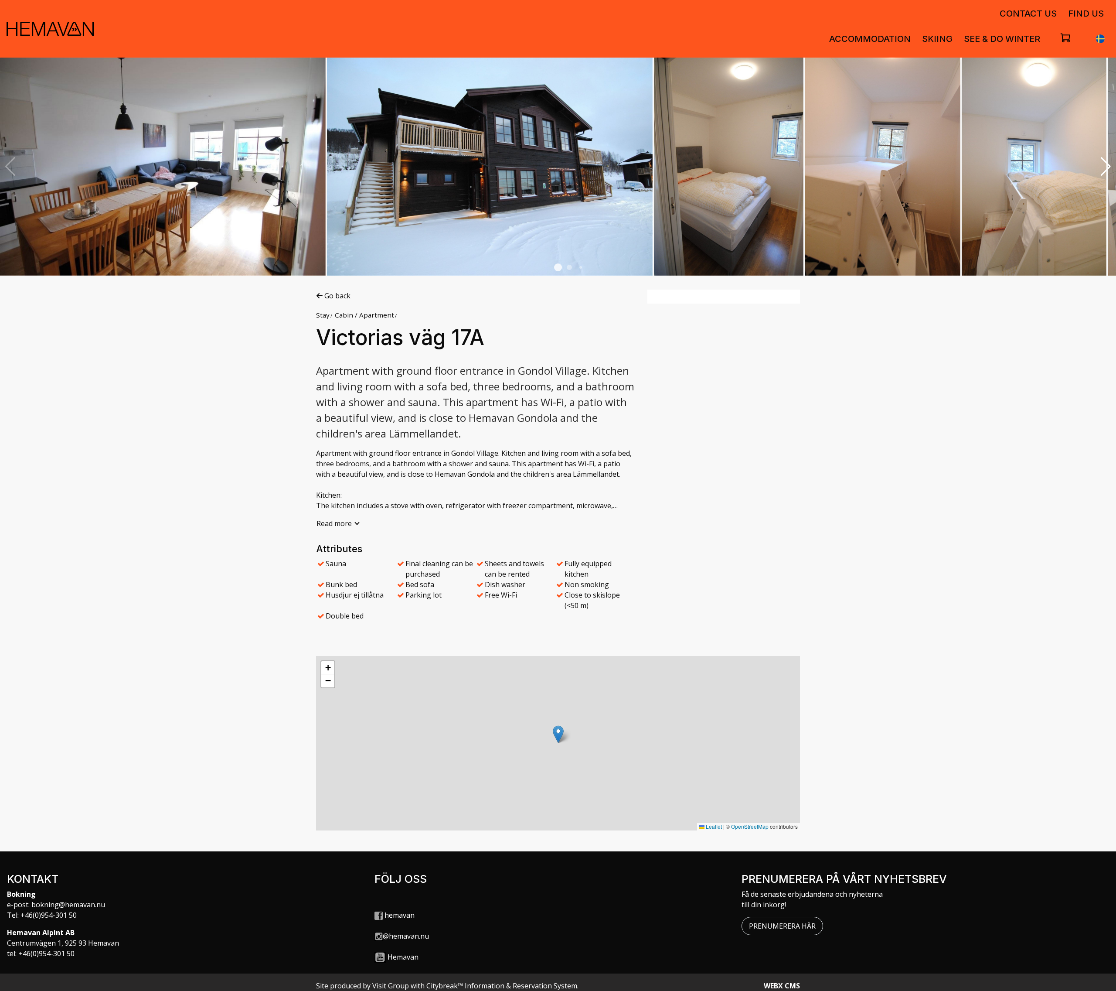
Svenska (1100, 39)
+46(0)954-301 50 (48, 915)
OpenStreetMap (750, 826)
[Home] (50, 28)
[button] (558, 267)
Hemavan (403, 957)
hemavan (399, 915)
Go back (336, 296)
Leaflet (713, 826)
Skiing (937, 39)
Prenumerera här (782, 926)
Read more (334, 523)
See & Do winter (1002, 39)
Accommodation (870, 39)
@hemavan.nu (406, 936)
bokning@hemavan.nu (68, 904)
